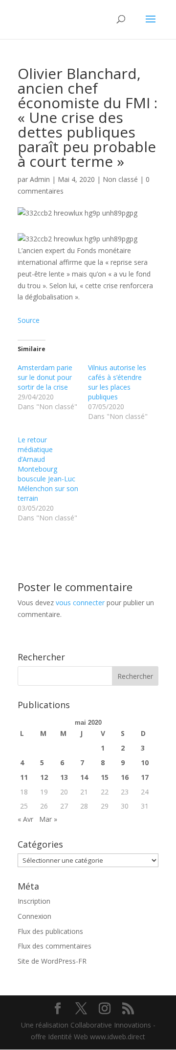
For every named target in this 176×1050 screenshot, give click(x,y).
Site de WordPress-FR (52, 961)
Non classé (120, 179)
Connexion (34, 916)
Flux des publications (50, 931)
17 (145, 777)
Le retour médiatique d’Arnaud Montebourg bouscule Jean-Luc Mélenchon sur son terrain (48, 469)
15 (105, 777)
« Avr (25, 819)
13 (64, 777)
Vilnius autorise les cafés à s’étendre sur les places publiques (117, 382)
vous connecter (80, 602)
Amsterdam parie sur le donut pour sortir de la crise (45, 377)
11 (24, 777)
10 (145, 762)
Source (29, 320)
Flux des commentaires (54, 946)
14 (84, 777)
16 (125, 777)
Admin (40, 179)
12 (44, 777)
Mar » (48, 819)
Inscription (34, 901)
